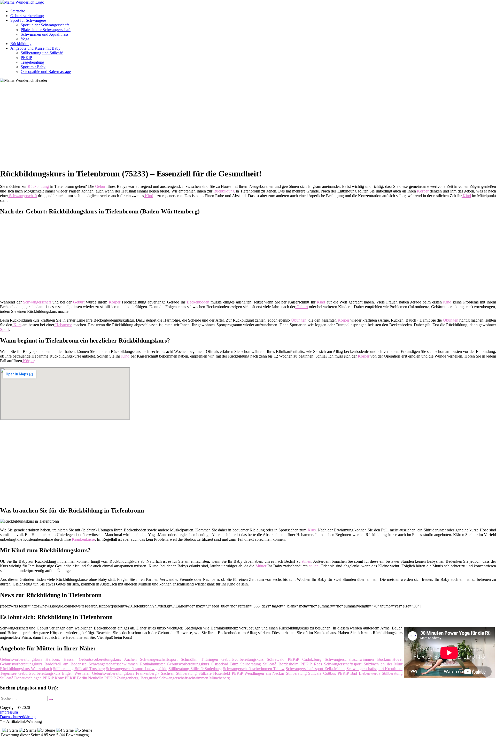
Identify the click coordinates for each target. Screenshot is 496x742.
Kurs (16, 325)
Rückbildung (21, 43)
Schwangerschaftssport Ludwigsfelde (136, 668)
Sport (4, 329)
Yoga (25, 39)
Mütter (260, 566)
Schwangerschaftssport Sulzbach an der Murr (363, 664)
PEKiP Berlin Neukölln (84, 678)
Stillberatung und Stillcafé (42, 53)
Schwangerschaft (22, 196)
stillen (306, 561)
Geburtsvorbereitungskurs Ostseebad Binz (202, 664)
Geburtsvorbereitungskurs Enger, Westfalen (54, 673)
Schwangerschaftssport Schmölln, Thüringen (179, 659)
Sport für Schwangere (28, 20)
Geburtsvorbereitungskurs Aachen (108, 659)
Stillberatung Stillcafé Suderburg (195, 668)
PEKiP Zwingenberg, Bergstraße (131, 678)
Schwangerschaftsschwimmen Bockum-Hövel (363, 659)
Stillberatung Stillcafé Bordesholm (269, 664)
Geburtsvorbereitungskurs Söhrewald (252, 659)
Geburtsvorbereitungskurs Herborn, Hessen (37, 659)
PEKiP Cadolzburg (304, 659)
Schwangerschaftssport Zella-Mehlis (315, 668)
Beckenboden (197, 302)
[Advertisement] (159, 127)
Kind (148, 196)
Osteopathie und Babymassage (46, 71)
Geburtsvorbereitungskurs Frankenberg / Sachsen (133, 673)
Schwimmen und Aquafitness (44, 34)
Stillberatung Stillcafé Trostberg (79, 668)
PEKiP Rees (311, 664)
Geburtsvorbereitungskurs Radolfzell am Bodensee (43, 664)
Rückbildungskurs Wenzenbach (26, 668)
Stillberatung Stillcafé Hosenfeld (203, 673)
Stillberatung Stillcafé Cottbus (311, 673)
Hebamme (63, 325)
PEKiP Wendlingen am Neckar (258, 673)
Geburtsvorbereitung (27, 15)
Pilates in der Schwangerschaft (46, 29)
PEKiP (26, 57)
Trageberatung (32, 62)
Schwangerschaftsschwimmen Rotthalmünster (127, 664)
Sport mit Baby (33, 67)
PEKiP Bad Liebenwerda (359, 673)
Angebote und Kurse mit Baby (35, 48)
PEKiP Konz (53, 678)
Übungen (298, 320)
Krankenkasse (83, 539)
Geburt (100, 186)
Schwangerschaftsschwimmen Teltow (254, 668)
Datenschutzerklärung (18, 717)
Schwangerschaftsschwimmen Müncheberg (194, 678)
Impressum (9, 712)
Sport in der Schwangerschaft (45, 25)
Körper (422, 191)
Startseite (17, 11)
